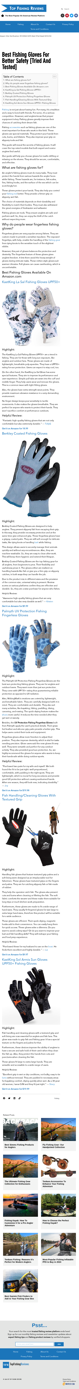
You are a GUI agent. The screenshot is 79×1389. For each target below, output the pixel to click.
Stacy (52, 1084)
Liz (46, 950)
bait (36, 542)
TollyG (48, 424)
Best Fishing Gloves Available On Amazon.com (27, 86)
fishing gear (54, 240)
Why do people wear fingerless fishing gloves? (26, 83)
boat (50, 946)
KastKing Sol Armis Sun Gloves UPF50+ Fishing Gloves (30, 103)
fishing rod (12, 194)
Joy (6, 786)
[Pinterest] (67, 15)
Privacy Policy (68, 24)
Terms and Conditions (40, 29)
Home (7, 24)
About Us (35, 24)
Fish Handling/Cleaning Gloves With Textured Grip (28, 99)
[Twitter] (71, 15)
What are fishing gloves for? (18, 80)
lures (4, 1078)
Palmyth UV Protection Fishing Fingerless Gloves (27, 96)
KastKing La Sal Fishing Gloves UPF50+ (23, 90)
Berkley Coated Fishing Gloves (19, 93)
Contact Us (50, 24)
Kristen (49, 601)
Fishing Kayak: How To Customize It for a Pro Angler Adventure (19, 1223)
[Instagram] (62, 15)
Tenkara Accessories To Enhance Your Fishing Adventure (54, 1183)
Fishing (21, 24)
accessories (15, 127)
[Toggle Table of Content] (53, 76)
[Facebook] (76, 15)
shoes (5, 715)
